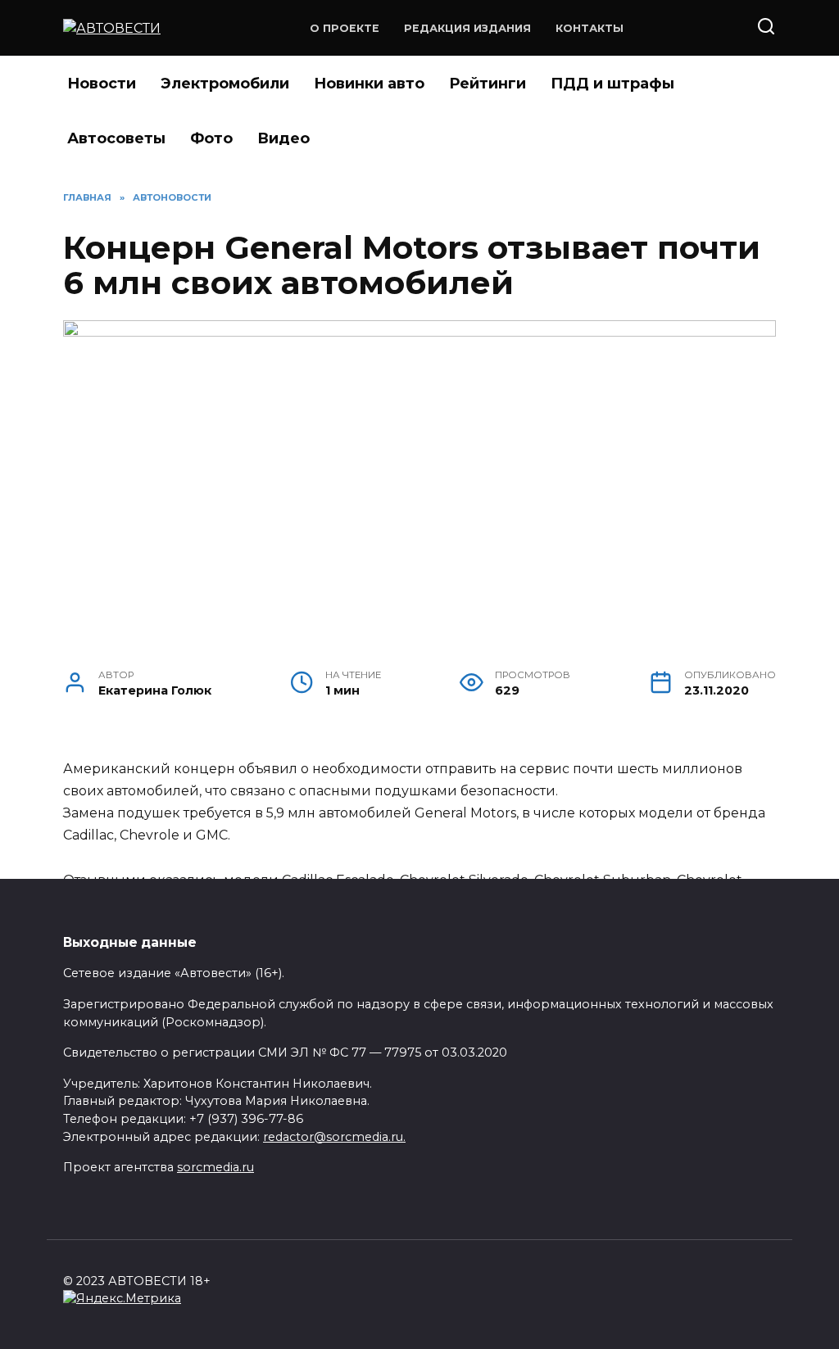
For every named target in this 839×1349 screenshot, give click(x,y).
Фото (211, 138)
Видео (283, 138)
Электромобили (225, 84)
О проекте (344, 28)
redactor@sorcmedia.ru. (334, 1136)
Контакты (590, 28)
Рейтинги (487, 84)
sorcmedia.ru (215, 1167)
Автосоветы (116, 138)
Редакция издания (467, 28)
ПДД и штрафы (612, 84)
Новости (101, 84)
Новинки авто (369, 84)
